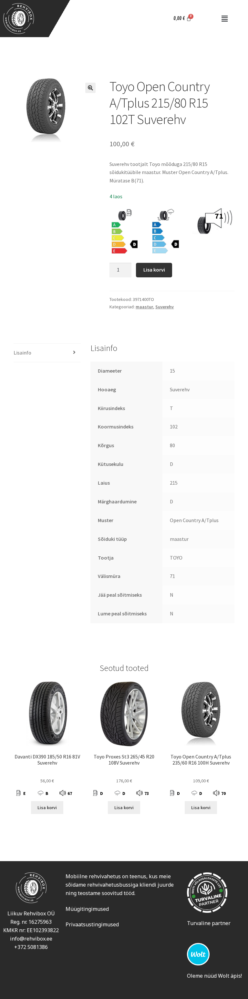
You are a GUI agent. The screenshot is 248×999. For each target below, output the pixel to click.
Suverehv (164, 307)
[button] (224, 19)
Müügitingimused (87, 908)
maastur (144, 307)
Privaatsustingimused (92, 924)
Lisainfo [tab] (22, 352)
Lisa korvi (154, 269)
